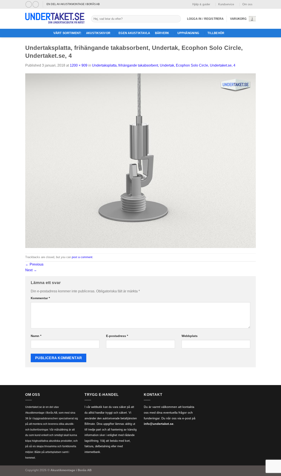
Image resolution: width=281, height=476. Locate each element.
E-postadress (117, 336)
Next (31, 270)
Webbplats (190, 336)
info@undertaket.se (158, 423)
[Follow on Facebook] (28, 4)
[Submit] (176, 19)
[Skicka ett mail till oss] (35, 4)
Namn (36, 336)
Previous (34, 264)
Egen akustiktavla (134, 33)
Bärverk (162, 33)
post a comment (82, 257)
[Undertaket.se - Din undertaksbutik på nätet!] (55, 19)
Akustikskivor (98, 33)
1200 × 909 (78, 65)
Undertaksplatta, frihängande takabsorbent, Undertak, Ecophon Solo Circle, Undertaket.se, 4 (163, 65)
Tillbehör (215, 33)
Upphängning (188, 33)
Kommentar (40, 298)
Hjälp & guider (201, 4)
